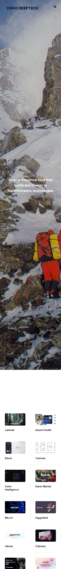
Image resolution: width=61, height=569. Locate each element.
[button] (55, 7)
